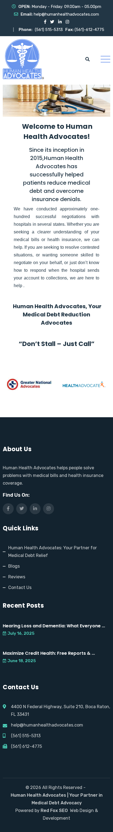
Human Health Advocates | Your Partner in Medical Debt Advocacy (57, 799)
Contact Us (20, 587)
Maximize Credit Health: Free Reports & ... (49, 653)
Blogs (14, 566)
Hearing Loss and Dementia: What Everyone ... (54, 626)
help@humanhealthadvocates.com (66, 14)
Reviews (16, 576)
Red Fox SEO (54, 810)
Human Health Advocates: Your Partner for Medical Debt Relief (52, 551)
